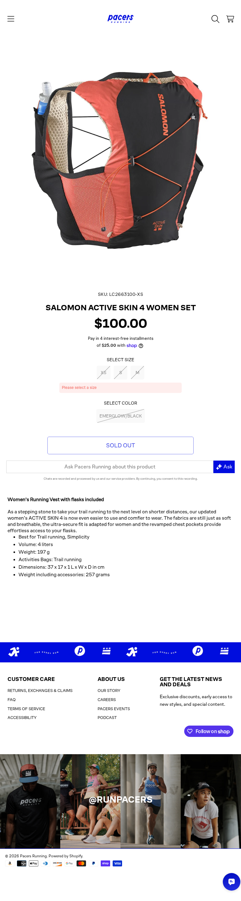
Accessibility (22, 717)
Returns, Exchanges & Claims (40, 690)
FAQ (12, 699)
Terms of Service (26, 708)
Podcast (107, 717)
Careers (107, 699)
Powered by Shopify (65, 856)
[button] (11, 19)
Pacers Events (114, 708)
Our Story (109, 690)
